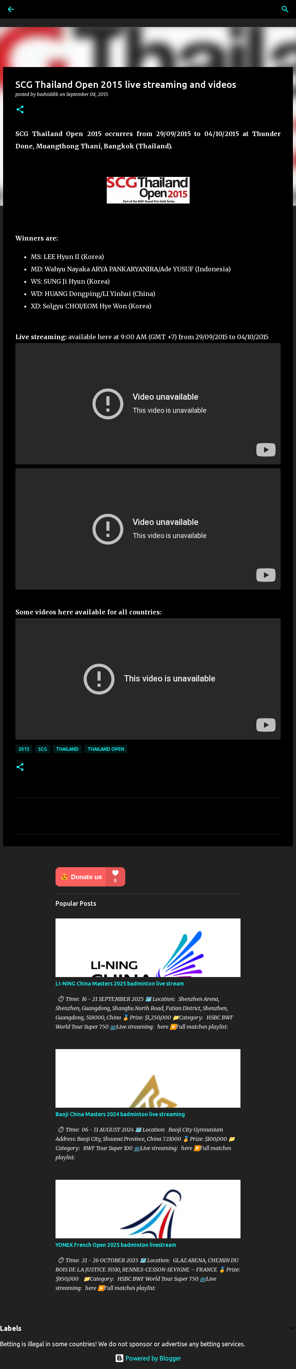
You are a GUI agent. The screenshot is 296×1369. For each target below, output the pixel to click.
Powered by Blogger (152, 1358)
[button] (20, 110)
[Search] (285, 9)
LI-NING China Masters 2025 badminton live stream (120, 983)
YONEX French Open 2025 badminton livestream (116, 1245)
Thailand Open (105, 749)
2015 (23, 749)
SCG (42, 749)
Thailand (67, 749)
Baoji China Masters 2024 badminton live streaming (120, 1114)
